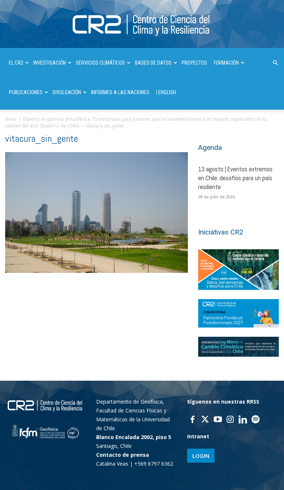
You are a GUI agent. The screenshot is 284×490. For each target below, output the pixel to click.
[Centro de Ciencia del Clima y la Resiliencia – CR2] (142, 25)
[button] (275, 62)
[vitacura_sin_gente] (96, 270)
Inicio (10, 119)
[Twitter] (205, 420)
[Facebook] (192, 420)
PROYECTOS (194, 63)
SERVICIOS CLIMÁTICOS (100, 63)
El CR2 (16, 63)
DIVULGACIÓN (67, 92)
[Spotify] (255, 420)
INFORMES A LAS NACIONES (120, 92)
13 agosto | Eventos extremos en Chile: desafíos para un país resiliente (235, 178)
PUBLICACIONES (26, 92)
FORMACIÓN (226, 63)
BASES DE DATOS (153, 63)
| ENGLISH (166, 92)
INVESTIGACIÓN (49, 63)
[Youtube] (217, 420)
